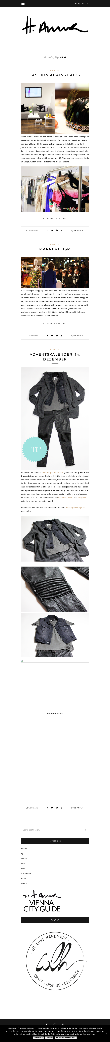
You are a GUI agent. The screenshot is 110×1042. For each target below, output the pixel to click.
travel (23, 878)
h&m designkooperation (52, 472)
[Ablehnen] (106, 1033)
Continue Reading (55, 218)
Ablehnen (49, 1038)
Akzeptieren (38, 1038)
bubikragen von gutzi (75, 507)
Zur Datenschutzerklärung (65, 1038)
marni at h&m (55, 249)
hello (23, 868)
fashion (55, 70)
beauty (24, 848)
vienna (24, 883)
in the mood (26, 873)
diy (22, 853)
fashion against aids (55, 75)
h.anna (78, 230)
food (23, 863)
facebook (62, 497)
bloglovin (82, 497)
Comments (32, 230)
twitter (70, 497)
